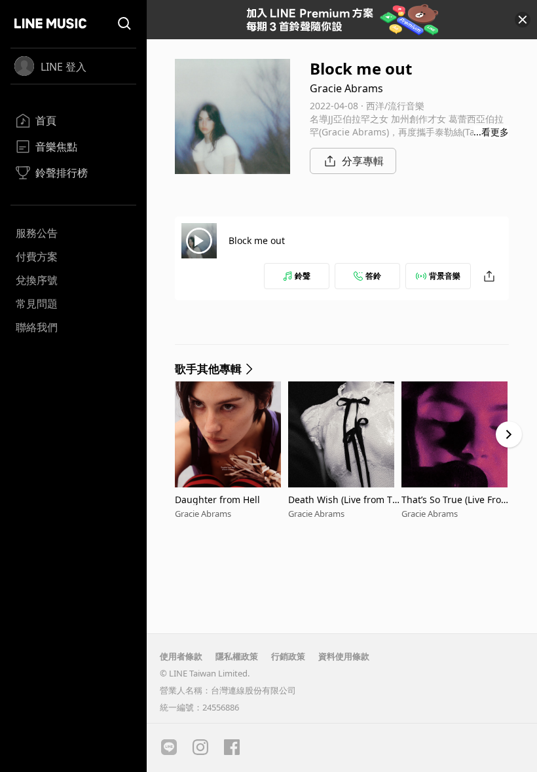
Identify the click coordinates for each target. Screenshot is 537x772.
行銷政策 (288, 656)
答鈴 (373, 275)
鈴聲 (302, 275)
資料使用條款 (343, 656)
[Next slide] (509, 434)
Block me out (257, 240)
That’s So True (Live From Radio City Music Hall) (455, 499)
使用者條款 (181, 656)
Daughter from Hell (217, 499)
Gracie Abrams (346, 88)
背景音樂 (444, 275)
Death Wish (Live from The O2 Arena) (343, 499)
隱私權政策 (236, 656)
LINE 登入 (63, 67)
